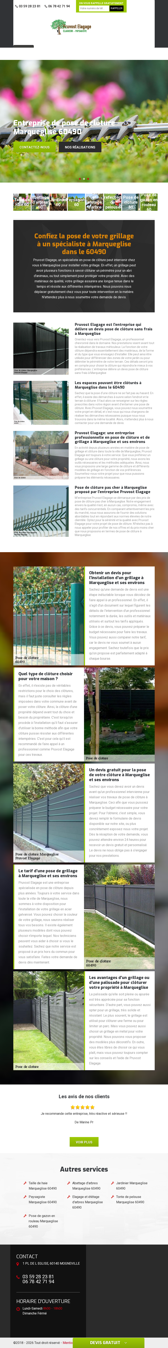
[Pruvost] (70, 26)
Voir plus (84, 1142)
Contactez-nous (34, 147)
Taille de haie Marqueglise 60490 (43, 1185)
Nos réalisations (80, 147)
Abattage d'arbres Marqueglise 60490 (86, 1185)
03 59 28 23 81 (29, 6)
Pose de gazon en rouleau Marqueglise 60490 (43, 1221)
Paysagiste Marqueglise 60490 (43, 1199)
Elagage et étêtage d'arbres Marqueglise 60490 (87, 1202)
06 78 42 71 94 (58, 6)
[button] (80, 179)
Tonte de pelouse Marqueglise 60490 (130, 1199)
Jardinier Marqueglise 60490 (132, 1185)
